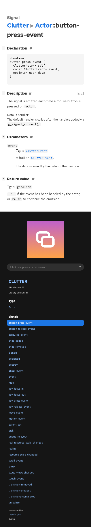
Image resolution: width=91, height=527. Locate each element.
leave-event (16, 412)
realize (13, 448)
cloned (13, 353)
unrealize (14, 502)
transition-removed (20, 484)
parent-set (15, 424)
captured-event (18, 335)
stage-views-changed (21, 472)
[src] (80, 93)
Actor (12, 307)
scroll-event (16, 460)
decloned (14, 359)
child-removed (17, 347)
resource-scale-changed (23, 454)
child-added (16, 341)
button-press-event (20, 323)
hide (11, 382)
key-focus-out (17, 394)
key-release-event (20, 406)
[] (4, 48)
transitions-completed (22, 496)
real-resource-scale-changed (26, 442)
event (12, 376)
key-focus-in (16, 388)
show (12, 466)
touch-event (16, 478)
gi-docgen (15, 514)
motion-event (17, 418)
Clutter (18, 281)
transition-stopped (20, 490)
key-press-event (18, 400)
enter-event (16, 370)
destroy (13, 365)
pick (11, 430)
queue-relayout (18, 436)
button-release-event (22, 329)
